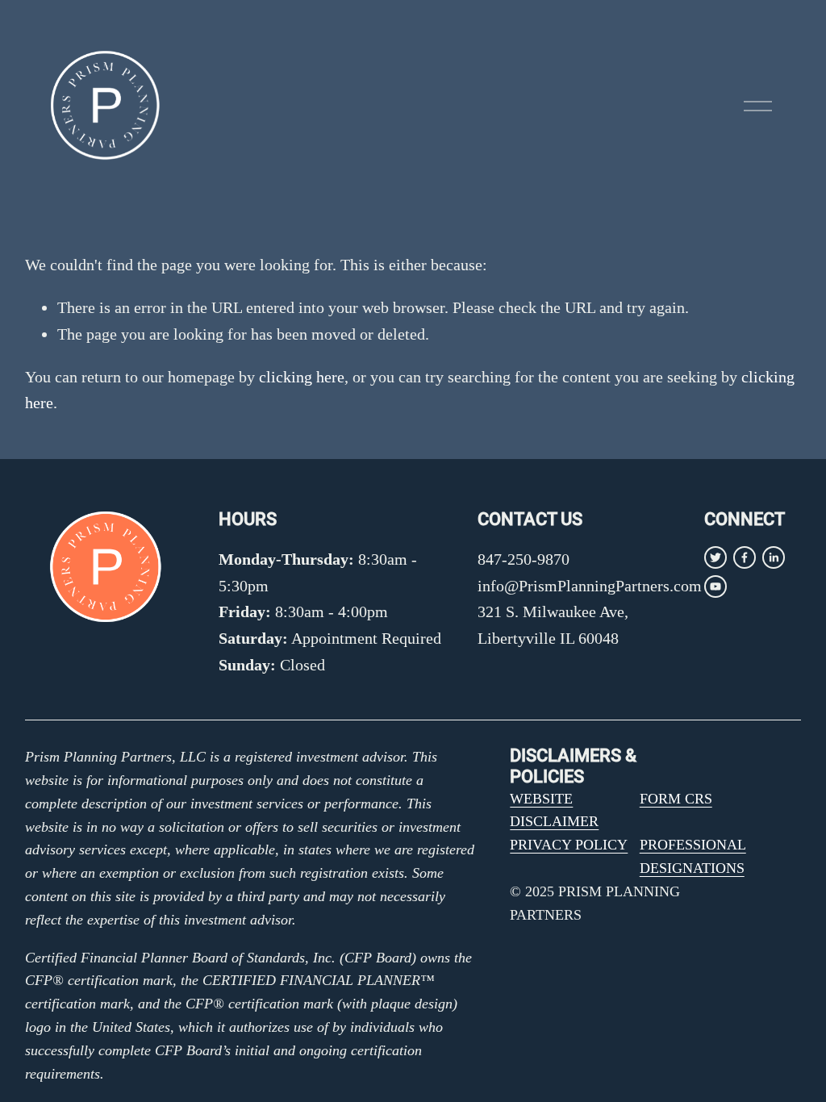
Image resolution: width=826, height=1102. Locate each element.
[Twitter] (715, 557)
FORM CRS (676, 799)
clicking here (301, 377)
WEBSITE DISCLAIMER (554, 810)
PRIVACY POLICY (569, 845)
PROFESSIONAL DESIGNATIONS (693, 856)
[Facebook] (744, 557)
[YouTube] (715, 586)
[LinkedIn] (773, 557)
